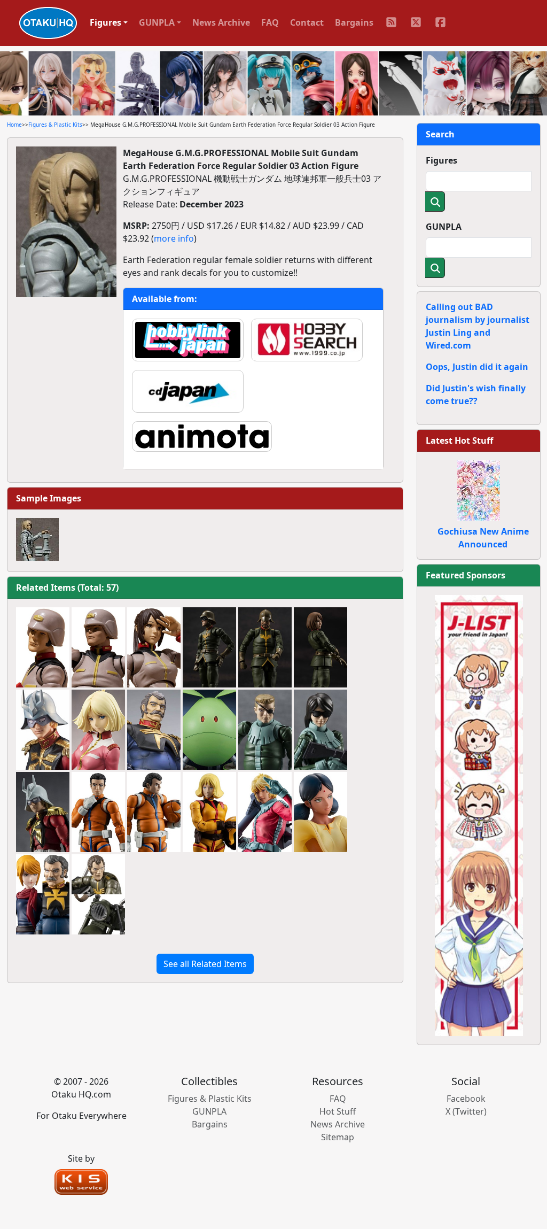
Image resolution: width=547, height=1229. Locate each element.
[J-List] (479, 815)
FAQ (270, 22)
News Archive (221, 22)
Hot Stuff (337, 1111)
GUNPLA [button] (157, 22)
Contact (307, 22)
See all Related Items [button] (205, 964)
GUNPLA (444, 227)
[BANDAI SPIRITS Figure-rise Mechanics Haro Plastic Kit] (209, 730)
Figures (441, 160)
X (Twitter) (466, 1111)
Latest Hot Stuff (459, 440)
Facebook (466, 1098)
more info (174, 238)
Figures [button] (105, 22)
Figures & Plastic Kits (55, 124)
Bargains (354, 22)
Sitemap (337, 1137)
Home (14, 124)
